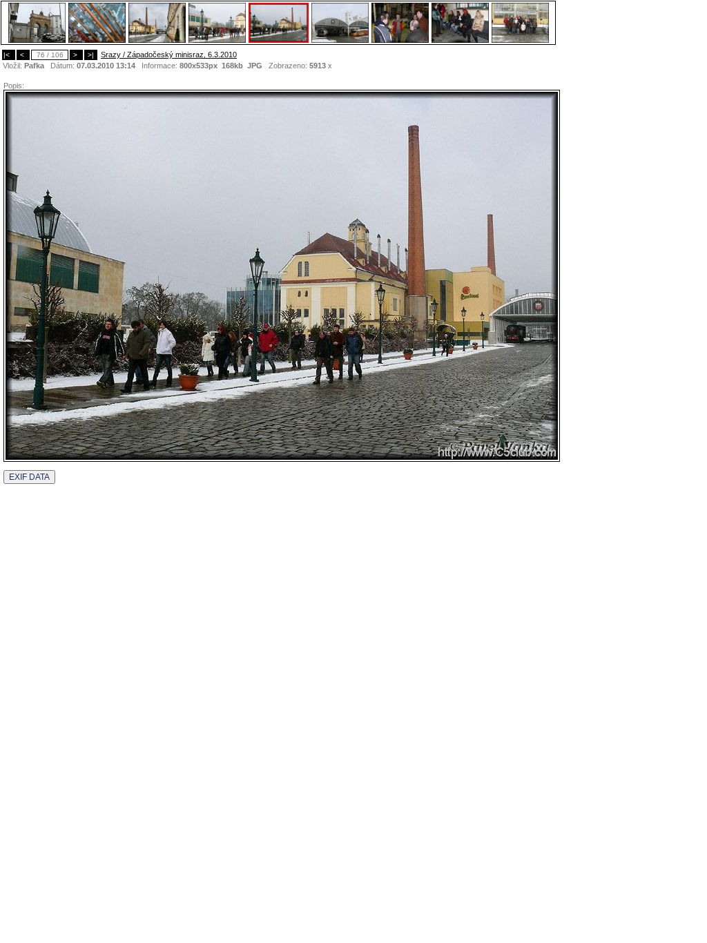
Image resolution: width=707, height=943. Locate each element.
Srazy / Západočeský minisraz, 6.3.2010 (169, 54)
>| (91, 55)
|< (8, 55)
